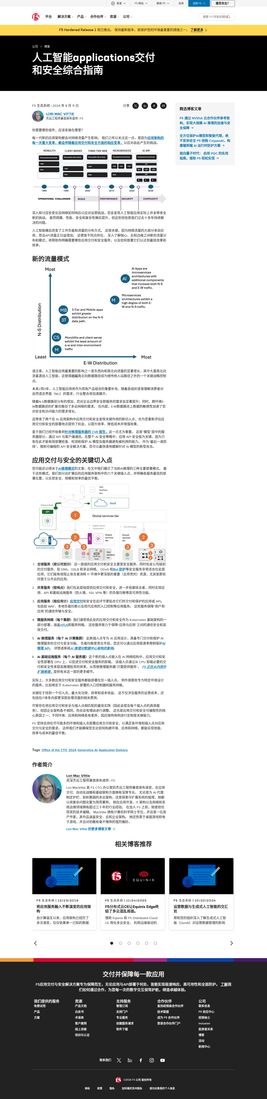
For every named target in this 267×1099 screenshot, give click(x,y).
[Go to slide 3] (129, 943)
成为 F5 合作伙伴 (168, 1017)
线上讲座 (81, 1029)
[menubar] (133, 3)
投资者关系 (206, 1029)
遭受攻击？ (223, 3)
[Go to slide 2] (120, 943)
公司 (35, 46)
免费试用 (40, 1006)
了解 (224, 984)
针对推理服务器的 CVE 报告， (87, 432)
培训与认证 (82, 1035)
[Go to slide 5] (146, 943)
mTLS (64, 625)
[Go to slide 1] (111, 943)
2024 (72, 750)
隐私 (112, 1088)
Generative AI (88, 750)
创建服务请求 (125, 1023)
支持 (181, 3)
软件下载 (122, 1029)
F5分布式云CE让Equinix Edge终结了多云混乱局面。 (132, 908)
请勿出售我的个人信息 (162, 1088)
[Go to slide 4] (137, 943)
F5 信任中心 (206, 1012)
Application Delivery (113, 750)
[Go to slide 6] (155, 943)
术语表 (79, 1017)
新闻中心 (204, 1047)
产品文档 (81, 1006)
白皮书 (79, 1012)
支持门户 (122, 1012)
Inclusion (204, 1023)
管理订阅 (122, 1006)
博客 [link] (47, 46)
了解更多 (196, 30)
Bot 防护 (119, 569)
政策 (99, 1088)
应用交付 (76, 601)
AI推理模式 (66, 469)
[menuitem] (118, 3)
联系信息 (204, 1006)
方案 (37, 1017)
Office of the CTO (54, 750)
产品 (37, 1012)
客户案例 (81, 1023)
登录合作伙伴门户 (169, 1023)
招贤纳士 (204, 1017)
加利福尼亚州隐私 (132, 1088)
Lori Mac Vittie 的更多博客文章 (88, 829)
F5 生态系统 (114, 900)
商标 (87, 1088)
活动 (201, 1041)
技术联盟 (163, 1012)
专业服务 (122, 1017)
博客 (201, 1035)
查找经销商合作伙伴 (170, 1006)
